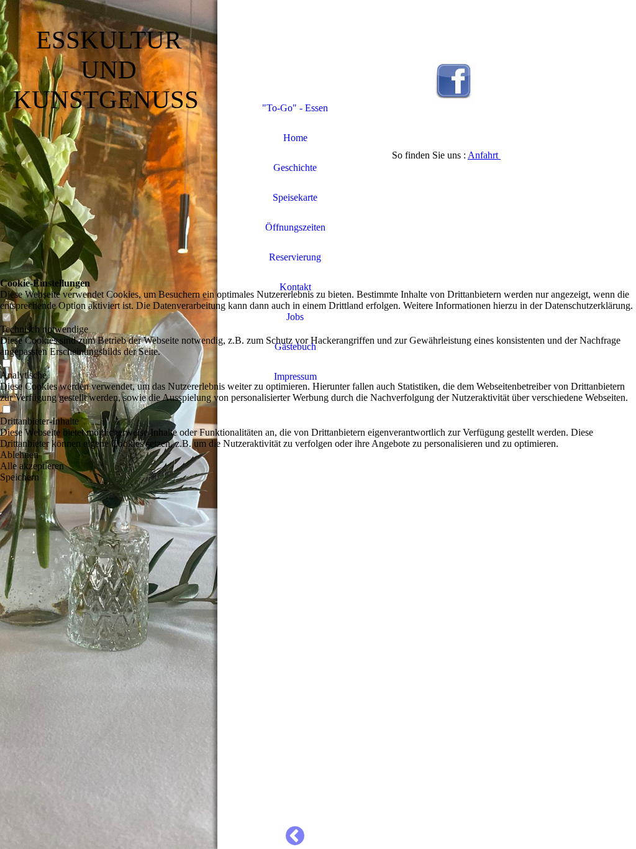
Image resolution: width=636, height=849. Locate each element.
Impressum (295, 376)
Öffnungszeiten (295, 227)
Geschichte (295, 167)
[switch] (6, 318)
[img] (295, 46)
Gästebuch (295, 346)
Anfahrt (484, 155)
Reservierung (295, 257)
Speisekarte (295, 197)
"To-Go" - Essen (295, 108)
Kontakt (295, 287)
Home (295, 137)
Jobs (295, 316)
